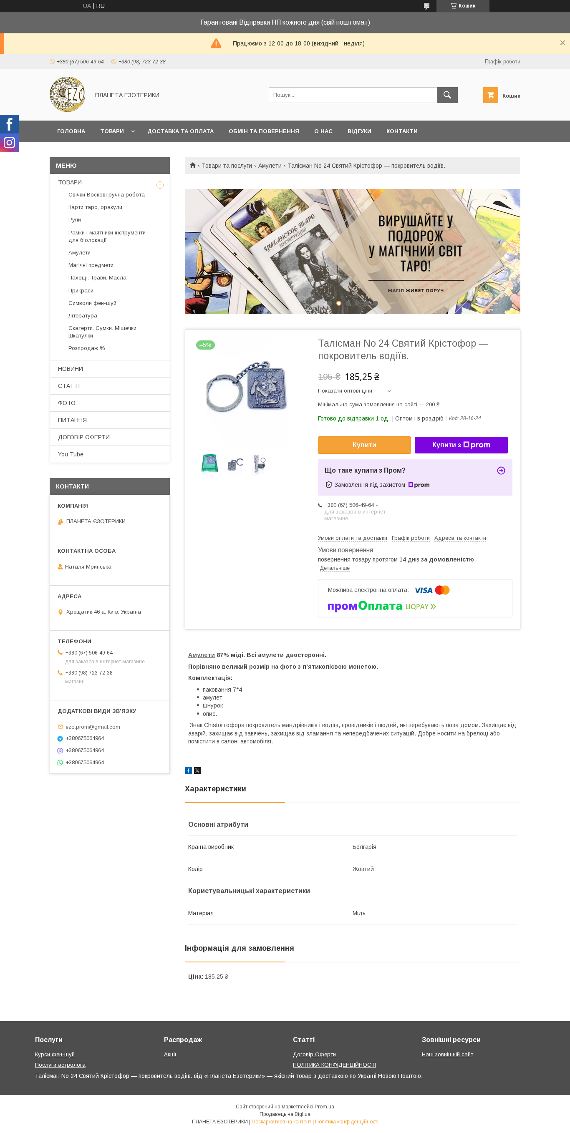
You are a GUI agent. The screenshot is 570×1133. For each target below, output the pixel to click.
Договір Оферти (314, 1054)
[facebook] (188, 771)
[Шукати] (447, 95)
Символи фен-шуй (92, 303)
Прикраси (80, 290)
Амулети (270, 165)
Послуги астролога (60, 1065)
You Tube (70, 454)
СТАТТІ (69, 386)
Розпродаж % (86, 348)
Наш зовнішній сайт (447, 1054)
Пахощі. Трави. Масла (97, 277)
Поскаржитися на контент (281, 1122)
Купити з (446, 444)
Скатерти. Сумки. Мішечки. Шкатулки (103, 332)
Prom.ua (324, 1107)
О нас (323, 131)
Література (82, 315)
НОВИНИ (70, 368)
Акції (170, 1054)
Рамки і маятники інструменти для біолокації (107, 236)
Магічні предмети (90, 265)
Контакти (402, 131)
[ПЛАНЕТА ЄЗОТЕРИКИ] (67, 109)
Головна (71, 131)
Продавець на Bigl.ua (285, 1114)
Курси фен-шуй (55, 1054)
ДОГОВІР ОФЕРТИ (84, 437)
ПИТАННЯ (72, 420)
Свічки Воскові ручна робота (106, 194)
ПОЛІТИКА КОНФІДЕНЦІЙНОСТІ (334, 1065)
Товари (112, 131)
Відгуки (359, 131)
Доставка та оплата (180, 131)
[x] (197, 771)
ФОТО (67, 403)
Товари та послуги (227, 165)
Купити (364, 444)
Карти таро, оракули (95, 207)
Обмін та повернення (264, 131)
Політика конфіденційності (346, 1122)
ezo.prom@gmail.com (93, 726)
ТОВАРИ (70, 182)
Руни (74, 220)
